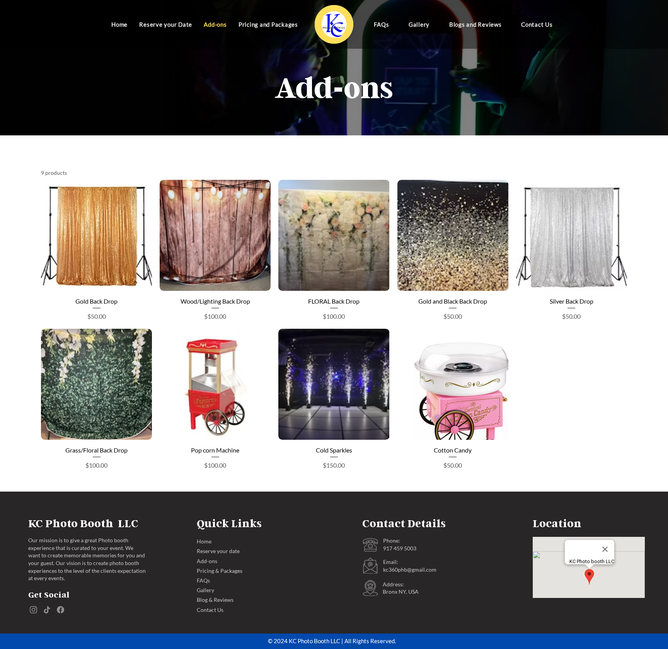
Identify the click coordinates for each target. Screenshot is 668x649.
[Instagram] (33, 610)
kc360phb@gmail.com (409, 569)
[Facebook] (60, 610)
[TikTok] (47, 610)
